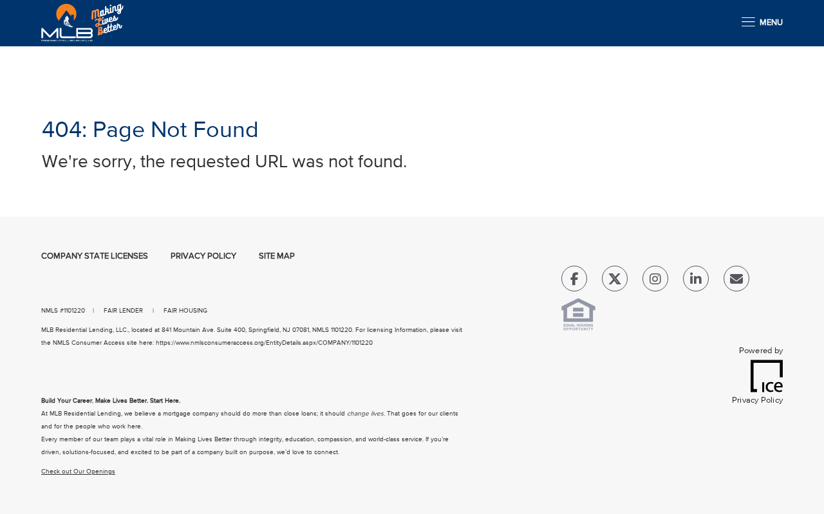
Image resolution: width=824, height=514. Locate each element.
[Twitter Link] (615, 281)
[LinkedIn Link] (696, 281)
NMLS (49, 310)
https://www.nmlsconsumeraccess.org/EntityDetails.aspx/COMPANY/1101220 (264, 343)
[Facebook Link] (574, 281)
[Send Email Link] (736, 281)
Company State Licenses (94, 256)
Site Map (277, 256)
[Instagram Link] (655, 281)
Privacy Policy (203, 256)
